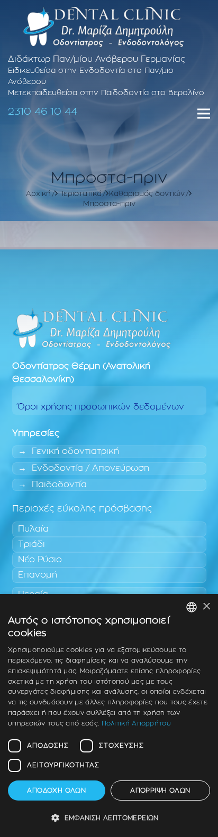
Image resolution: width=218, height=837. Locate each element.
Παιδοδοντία (59, 484)
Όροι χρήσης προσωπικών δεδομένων (100, 407)
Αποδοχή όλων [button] (56, 790)
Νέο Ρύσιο (40, 559)
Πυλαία (33, 529)
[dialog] (109, 715)
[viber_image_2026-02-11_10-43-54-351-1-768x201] (104, 26)
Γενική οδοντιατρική (75, 451)
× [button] (206, 607)
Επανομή (37, 575)
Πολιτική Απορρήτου (136, 723)
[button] (109, 818)
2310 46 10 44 (42, 112)
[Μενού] (203, 113)
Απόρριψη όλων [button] (160, 790)
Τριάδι (31, 544)
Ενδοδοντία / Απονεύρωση (90, 468)
